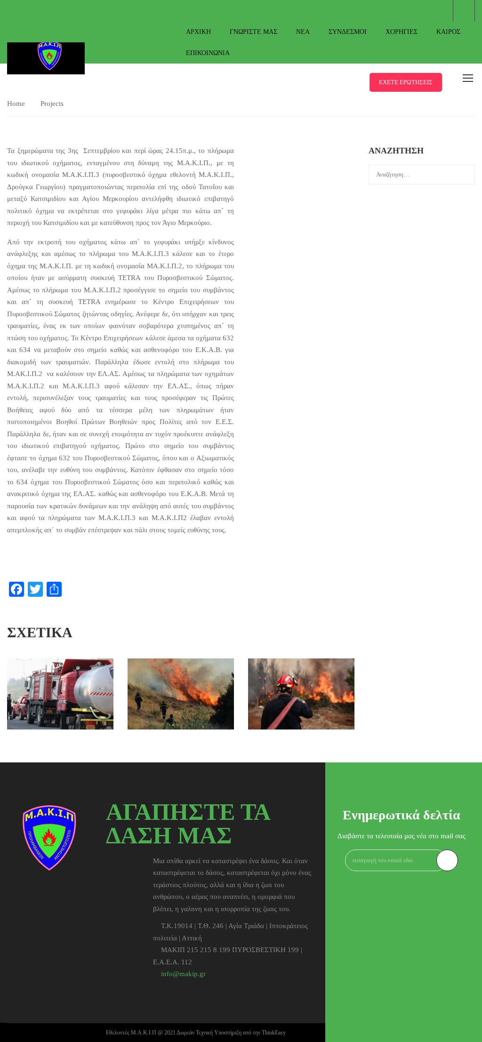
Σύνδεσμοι (348, 31)
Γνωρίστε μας (253, 31)
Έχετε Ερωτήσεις (406, 82)
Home (16, 103)
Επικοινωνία (208, 52)
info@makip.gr (183, 974)
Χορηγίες (402, 31)
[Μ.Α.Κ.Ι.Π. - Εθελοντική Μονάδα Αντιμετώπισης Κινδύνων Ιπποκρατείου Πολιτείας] (49, 46)
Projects (52, 103)
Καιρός (448, 31)
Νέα (303, 31)
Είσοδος (463, 10)
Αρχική (198, 31)
